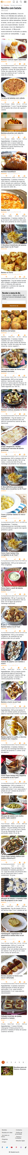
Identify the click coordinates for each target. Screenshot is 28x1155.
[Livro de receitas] (13, 2)
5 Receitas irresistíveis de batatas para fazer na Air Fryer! (13, 246)
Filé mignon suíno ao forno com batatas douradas (13, 370)
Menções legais (20, 1140)
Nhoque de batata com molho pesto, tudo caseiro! (12, 817)
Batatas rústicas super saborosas (13, 60)
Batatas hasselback (8, 172)
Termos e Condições (18, 1137)
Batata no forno (7, 272)
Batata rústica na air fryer (10, 627)
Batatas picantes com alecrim (12, 133)
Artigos (4, 1142)
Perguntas (5, 1139)
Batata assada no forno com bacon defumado (11, 977)
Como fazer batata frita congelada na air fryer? (10, 554)
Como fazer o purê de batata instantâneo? (12, 589)
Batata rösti (5, 210)
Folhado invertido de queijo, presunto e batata (11, 1017)
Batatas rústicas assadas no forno (14, 410)
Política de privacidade (18, 1133)
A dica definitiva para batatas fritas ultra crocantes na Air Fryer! (13, 488)
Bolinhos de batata (8, 331)
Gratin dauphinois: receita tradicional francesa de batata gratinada (12, 448)
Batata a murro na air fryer (11, 702)
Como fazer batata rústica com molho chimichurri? (12, 857)
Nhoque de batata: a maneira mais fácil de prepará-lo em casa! (14, 899)
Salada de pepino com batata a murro (12, 662)
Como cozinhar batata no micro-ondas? (13, 515)
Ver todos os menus (5, 1136)
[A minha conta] (17, 2)
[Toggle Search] (21, 2)
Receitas (4, 1130)
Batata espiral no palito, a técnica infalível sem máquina (13, 738)
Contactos (19, 1130)
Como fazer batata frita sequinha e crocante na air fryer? (13, 776)
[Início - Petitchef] (2, 5)
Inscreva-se (14, 306)
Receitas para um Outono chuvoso (20, 1068)
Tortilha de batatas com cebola (12, 98)
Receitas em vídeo (7, 1132)
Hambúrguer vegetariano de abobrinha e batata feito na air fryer (12, 935)
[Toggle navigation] (25, 2)
